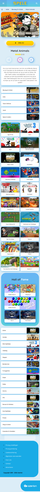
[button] (36, 3)
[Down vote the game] (20, 59)
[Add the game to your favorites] (35, 15)
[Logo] (20, 3)
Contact (8, 463)
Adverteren (9, 467)
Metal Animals (30, 9)
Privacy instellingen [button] (12, 445)
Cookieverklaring (11, 452)
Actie (7, 9)
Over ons (8, 460)
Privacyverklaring (11, 449)
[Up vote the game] (31, 59)
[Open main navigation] (3, 3)
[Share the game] (8, 59)
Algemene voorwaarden (13, 456)
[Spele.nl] (2, 9)
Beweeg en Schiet (17, 9)
